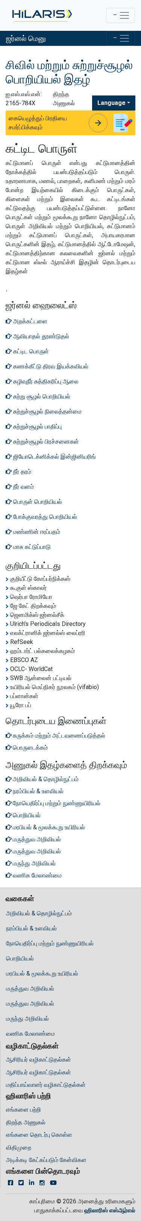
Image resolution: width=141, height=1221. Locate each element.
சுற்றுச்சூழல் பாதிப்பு (37, 426)
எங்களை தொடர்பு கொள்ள (39, 1134)
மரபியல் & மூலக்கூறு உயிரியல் (42, 973)
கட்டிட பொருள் (30, 351)
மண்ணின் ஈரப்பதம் (36, 531)
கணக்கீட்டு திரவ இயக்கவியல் (50, 366)
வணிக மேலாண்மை (30, 1033)
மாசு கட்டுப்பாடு (31, 546)
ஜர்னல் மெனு (26, 38)
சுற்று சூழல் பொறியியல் (41, 396)
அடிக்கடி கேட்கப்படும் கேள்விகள (46, 1159)
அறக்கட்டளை (29, 321)
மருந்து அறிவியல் (27, 1018)
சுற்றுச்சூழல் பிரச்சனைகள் (45, 441)
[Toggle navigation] (120, 15)
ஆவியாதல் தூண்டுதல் (40, 336)
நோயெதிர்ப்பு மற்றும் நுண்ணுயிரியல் (50, 943)
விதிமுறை (18, 1147)
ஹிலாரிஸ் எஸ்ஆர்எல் (109, 1210)
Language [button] (111, 102)
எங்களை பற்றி (23, 1109)
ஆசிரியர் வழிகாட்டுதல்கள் (38, 1059)
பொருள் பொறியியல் (37, 501)
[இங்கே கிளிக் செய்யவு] (41, 15)
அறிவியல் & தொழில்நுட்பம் (39, 913)
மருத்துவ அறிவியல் (30, 988)
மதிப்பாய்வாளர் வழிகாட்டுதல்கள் (46, 1084)
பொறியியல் (20, 958)
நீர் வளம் (23, 486)
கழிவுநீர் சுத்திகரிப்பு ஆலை (45, 381)
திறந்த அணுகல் (25, 1122)
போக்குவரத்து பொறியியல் (44, 516)
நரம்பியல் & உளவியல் (31, 928)
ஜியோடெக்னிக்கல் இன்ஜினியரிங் (54, 456)
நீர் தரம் (21, 471)
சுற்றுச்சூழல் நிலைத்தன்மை (47, 411)
